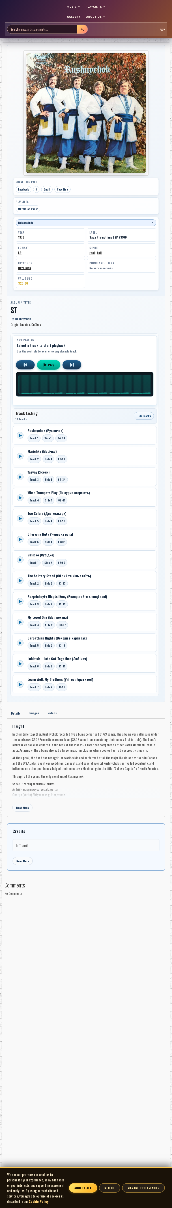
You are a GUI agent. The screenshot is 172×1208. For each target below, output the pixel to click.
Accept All (83, 1188)
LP (20, 252)
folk (99, 252)
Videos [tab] (52, 713)
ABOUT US (94, 16)
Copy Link (62, 189)
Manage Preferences (143, 1188)
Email (47, 189)
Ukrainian (24, 268)
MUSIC (72, 6)
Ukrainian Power (28, 209)
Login (162, 29)
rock (92, 252)
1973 (21, 237)
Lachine (25, 324)
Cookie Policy (39, 1201)
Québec (36, 324)
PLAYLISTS (94, 6)
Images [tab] (34, 713)
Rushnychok (23, 318)
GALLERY (73, 16)
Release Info (86, 222)
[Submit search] (82, 29)
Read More (22, 808)
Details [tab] (16, 713)
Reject (109, 1188)
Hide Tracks (144, 416)
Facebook (23, 189)
